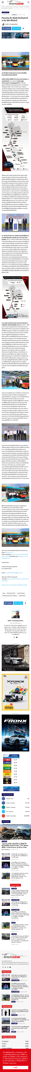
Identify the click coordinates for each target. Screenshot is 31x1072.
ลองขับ (7, 556)
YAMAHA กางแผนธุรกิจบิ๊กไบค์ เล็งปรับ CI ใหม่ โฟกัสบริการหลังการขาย (20, 1011)
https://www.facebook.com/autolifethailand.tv (15, 580)
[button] (15, 692)
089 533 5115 (7, 569)
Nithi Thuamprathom (12, 24)
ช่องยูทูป (21, 556)
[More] (23, 28)
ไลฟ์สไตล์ (20, 585)
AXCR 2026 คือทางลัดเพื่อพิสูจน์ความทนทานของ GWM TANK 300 (20, 1028)
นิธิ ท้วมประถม (9, 552)
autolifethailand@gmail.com (14, 573)
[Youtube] (16, 637)
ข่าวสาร (13, 554)
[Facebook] (14, 637)
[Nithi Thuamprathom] (3, 24)
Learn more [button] (12, 1063)
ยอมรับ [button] (15, 1067)
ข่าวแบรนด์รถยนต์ (13, 585)
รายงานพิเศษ (14, 1015)
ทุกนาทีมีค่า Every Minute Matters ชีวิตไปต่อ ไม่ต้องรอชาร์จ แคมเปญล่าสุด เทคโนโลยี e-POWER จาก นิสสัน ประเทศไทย (20, 865)
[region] (15, 692)
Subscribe (26, 815)
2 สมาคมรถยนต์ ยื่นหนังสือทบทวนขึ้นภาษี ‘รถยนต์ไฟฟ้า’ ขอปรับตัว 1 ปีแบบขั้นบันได (20, 1019)
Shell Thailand (22, 595)
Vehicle (3, 878)
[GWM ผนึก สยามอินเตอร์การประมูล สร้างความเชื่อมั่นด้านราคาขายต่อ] (6, 856)
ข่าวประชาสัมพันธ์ (5, 858)
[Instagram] (5, 967)
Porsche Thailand (20, 593)
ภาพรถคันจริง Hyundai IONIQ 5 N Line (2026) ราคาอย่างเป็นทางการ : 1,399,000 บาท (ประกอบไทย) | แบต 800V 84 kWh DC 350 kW (20, 939)
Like (28, 798)
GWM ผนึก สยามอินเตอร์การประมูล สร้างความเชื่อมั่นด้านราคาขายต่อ (19, 855)
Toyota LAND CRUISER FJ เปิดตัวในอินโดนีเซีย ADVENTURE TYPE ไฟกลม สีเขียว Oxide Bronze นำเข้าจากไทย (15, 845)
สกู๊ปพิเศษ (13, 1031)
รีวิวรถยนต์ (5, 585)
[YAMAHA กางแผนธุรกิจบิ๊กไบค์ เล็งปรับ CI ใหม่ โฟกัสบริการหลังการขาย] (6, 1012)
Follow (27, 803)
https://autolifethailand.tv (15, 623)
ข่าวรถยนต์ (19, 554)
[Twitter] (8, 967)
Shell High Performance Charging (10, 595)
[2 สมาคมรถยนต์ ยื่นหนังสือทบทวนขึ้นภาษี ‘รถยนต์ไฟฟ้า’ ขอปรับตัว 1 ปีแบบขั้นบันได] (6, 1021)
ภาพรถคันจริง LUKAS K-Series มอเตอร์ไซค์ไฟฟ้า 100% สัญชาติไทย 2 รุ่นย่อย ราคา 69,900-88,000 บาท (20, 875)
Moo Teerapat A (6, 849)
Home (3, 6)
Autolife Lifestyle (8, 6)
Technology (15, 6)
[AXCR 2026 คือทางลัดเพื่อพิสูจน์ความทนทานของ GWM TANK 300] (6, 1029)
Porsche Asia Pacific (11, 593)
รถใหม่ (23, 554)
